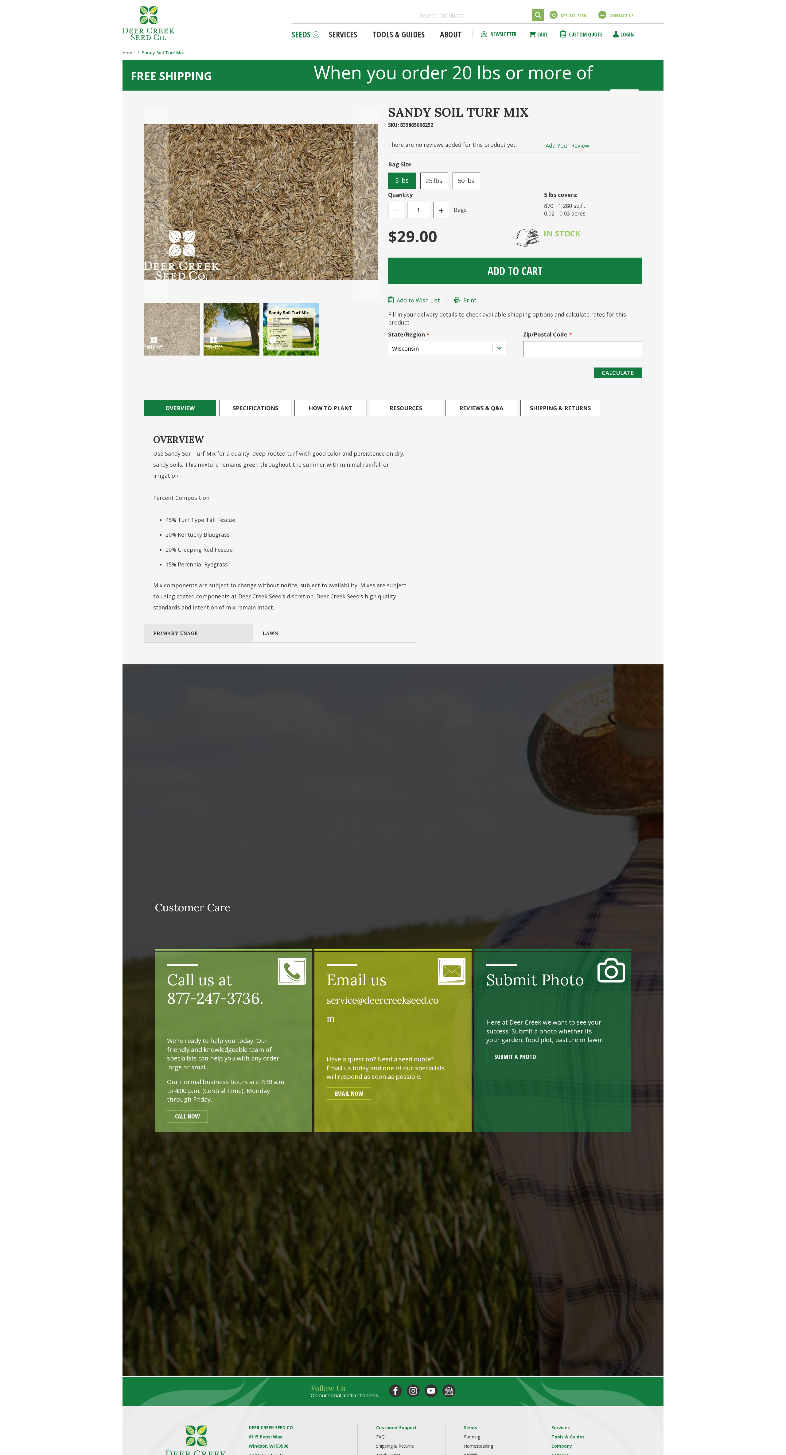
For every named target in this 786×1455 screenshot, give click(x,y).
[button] (156, 203)
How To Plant (330, 408)
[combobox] (482, 15)
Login (627, 34)
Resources (406, 408)
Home (129, 53)
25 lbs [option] (434, 181)
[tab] (180, 408)
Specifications (255, 408)
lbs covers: (561, 194)
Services (560, 1427)
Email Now (349, 1093)
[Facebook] (395, 1390)
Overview (180, 408)
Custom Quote (585, 34)
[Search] (538, 15)
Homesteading (478, 1446)
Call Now (187, 1116)
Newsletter (503, 34)
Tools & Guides (568, 1437)
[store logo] (149, 23)
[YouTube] (431, 1390)
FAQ (380, 1437)
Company (561, 1446)
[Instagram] (413, 1390)
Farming (472, 1437)
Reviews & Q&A (481, 408)
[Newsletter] (448, 1390)
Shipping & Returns (560, 408)
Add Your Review (567, 145)
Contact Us (621, 15)
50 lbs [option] (466, 181)
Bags (460, 209)
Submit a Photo (515, 1056)
